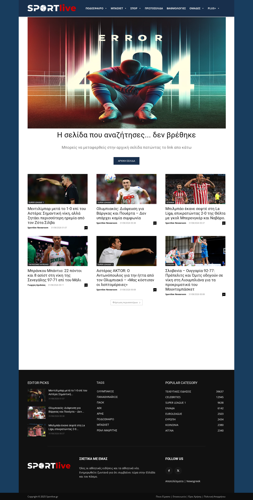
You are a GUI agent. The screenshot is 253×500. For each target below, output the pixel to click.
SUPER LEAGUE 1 (36, 202)
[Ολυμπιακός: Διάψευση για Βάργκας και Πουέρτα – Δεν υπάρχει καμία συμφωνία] (126, 189)
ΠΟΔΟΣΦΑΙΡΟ (94, 8)
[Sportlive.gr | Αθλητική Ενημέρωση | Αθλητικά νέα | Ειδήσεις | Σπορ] (49, 465)
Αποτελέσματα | (175, 481)
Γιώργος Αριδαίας (36, 285)
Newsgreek (193, 481)
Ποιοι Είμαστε (163, 496)
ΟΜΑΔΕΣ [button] (194, 8)
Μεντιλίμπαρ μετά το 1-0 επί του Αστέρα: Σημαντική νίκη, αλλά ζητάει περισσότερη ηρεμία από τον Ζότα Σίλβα (57, 215)
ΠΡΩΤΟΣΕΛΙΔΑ (154, 8)
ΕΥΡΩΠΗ (170, 264)
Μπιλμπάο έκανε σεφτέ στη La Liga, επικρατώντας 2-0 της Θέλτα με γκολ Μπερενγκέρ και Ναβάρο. (195, 213)
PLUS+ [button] (212, 8)
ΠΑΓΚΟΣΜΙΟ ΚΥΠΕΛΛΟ (39, 264)
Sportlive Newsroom (38, 227)
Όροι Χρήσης (195, 496)
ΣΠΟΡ (133, 8)
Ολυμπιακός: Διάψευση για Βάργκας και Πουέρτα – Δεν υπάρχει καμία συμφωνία (121, 213)
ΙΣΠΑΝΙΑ (170, 202)
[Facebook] (169, 470)
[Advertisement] (126, 342)
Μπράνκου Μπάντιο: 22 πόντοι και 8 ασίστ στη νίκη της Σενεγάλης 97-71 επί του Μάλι (55, 275)
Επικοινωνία (179, 496)
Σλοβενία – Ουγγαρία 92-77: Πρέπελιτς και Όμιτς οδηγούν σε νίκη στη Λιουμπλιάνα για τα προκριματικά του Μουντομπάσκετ (194, 279)
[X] (178, 470)
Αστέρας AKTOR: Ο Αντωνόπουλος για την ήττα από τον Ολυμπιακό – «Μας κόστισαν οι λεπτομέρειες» (125, 277)
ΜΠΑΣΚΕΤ (117, 8)
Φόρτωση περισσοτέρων (125, 302)
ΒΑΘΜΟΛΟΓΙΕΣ (176, 8)
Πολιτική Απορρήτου (214, 496)
